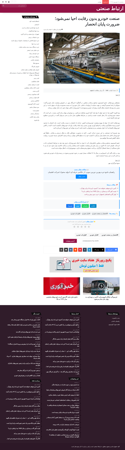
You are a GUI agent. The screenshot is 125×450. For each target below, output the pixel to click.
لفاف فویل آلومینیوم (114, 324)
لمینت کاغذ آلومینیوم (33, 104)
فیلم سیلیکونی (35, 81)
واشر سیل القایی (34, 117)
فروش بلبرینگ (35, 66)
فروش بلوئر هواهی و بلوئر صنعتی (30, 69)
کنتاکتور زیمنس (35, 100)
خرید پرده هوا (35, 44)
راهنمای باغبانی (35, 60)
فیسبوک (70, 206)
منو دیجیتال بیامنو (34, 107)
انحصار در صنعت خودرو (109, 235)
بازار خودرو (93, 235)
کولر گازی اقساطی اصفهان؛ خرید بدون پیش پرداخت (100, 194)
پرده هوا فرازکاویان (34, 31)
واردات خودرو (81, 235)
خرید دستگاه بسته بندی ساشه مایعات (29, 47)
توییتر (77, 206)
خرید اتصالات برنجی (33, 37)
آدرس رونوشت (70, 241)
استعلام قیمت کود (34, 21)
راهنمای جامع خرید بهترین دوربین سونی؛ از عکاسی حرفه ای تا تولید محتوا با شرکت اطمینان (81, 172)
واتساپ (85, 206)
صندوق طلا (36, 63)
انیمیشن (37, 24)
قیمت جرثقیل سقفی (33, 84)
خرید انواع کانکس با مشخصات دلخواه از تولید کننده (25, 40)
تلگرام (93, 206)
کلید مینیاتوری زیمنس (33, 94)
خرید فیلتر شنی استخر (33, 50)
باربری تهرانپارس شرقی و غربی (30, 27)
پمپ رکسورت (116, 318)
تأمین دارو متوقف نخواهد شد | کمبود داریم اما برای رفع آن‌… (98, 188)
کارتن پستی (36, 91)
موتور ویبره (36, 110)
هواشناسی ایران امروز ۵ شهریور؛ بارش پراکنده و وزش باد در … (84, 2)
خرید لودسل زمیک (34, 53)
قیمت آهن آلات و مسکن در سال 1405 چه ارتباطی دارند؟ (99, 191)
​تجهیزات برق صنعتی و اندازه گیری (30, 34)
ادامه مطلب (81, 176)
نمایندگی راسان (35, 113)
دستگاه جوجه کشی (34, 56)
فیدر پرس (36, 78)
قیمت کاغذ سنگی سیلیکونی (31, 88)
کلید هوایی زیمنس (34, 97)
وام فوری (36, 120)
